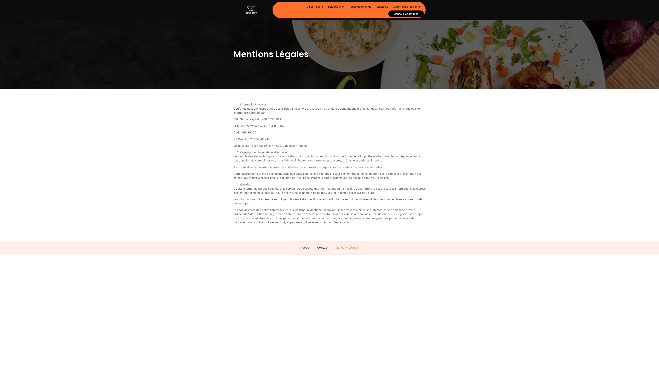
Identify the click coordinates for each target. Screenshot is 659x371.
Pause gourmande (360, 6)
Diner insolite (315, 6)
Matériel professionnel (407, 6)
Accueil (305, 248)
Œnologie (382, 6)
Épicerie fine (336, 6)
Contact (322, 248)
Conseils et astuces (406, 13)
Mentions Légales (347, 248)
